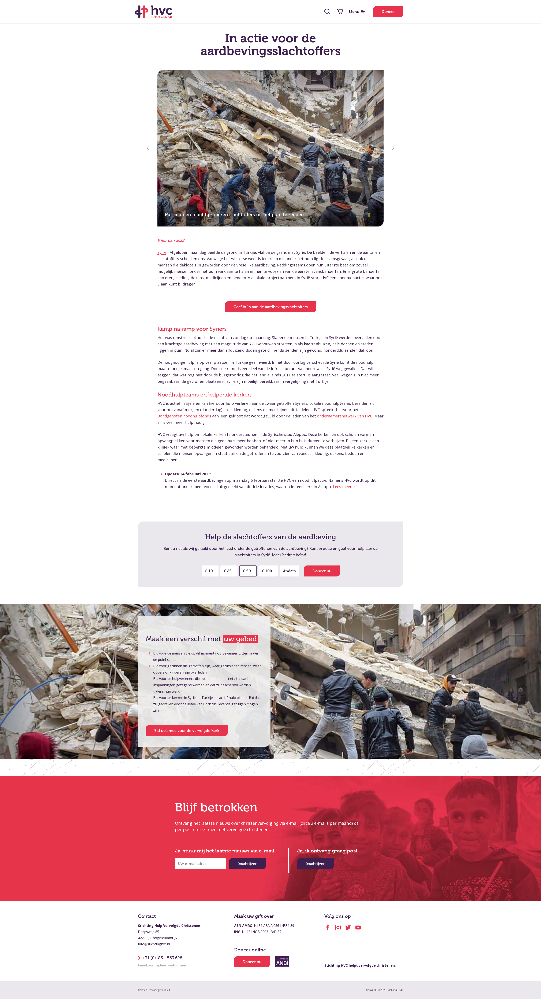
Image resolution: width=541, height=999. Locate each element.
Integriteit (164, 990)
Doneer (388, 12)
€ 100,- (268, 571)
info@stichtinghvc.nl (154, 944)
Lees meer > (344, 486)
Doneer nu (322, 571)
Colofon (142, 990)
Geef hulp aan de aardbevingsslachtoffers (271, 307)
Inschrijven (247, 864)
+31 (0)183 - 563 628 (162, 958)
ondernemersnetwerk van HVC (344, 416)
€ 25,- (229, 571)
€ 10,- (210, 571)
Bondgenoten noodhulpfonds (184, 416)
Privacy (153, 990)
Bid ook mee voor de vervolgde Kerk (186, 731)
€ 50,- (248, 571)
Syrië (161, 252)
